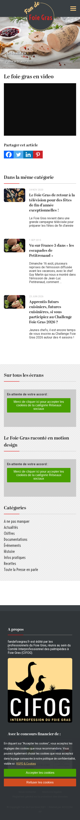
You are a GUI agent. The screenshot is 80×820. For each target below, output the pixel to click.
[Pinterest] (38, 154)
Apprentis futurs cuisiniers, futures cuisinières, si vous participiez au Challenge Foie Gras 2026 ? (50, 312)
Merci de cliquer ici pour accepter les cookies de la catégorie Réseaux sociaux (39, 405)
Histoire (9, 551)
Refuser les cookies (40, 782)
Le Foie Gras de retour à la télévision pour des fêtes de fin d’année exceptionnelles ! (52, 202)
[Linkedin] (28, 154)
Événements (12, 545)
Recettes (10, 563)
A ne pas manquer (17, 521)
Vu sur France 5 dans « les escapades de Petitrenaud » (51, 251)
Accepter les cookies (40, 772)
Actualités (16, 53)
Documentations (15, 539)
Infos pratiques (14, 557)
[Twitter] (18, 154)
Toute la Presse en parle (21, 569)
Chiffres (9, 533)
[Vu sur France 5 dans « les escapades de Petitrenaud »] (16, 263)
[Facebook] (9, 154)
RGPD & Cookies (26, 763)
